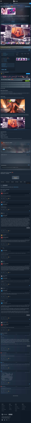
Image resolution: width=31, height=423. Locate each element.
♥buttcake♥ (4, 201)
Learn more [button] (28, 73)
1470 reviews (4, 191)
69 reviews (7, 202)
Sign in (1, 49)
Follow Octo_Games (7, 147)
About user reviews (3, 173)
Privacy (16, 405)
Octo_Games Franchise (10, 5)
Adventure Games (5, 5)
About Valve (10, 405)
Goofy (3, 300)
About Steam (3, 405)
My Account (23, 409)
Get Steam (23, 405)
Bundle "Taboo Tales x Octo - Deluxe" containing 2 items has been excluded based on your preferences (14, 82)
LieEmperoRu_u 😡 (5, 322)
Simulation (8, 58)
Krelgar (4, 261)
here (14, 167)
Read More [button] (28, 227)
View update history (4, 63)
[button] (1, 3)
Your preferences (7, 173)
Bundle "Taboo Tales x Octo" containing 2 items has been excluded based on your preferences (12, 84)
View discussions (3, 65)
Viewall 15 (28, 59)
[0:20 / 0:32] (15, 33)
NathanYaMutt (4, 190)
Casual (6, 58)
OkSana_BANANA (5, 275)
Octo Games (13, 21)
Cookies (16, 409)
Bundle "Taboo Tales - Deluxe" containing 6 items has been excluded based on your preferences (13, 86)
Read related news (4, 64)
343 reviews (4, 276)
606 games (4, 202)
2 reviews (4, 235)
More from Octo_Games (7, 142)
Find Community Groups (4, 66)
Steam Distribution (4, 409)
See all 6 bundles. (3, 88)
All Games (2, 5)
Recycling (10, 409)
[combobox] (21, 3)
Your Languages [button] (5, 185)
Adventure (4, 58)
